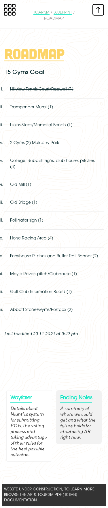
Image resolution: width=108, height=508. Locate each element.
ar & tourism (40, 495)
